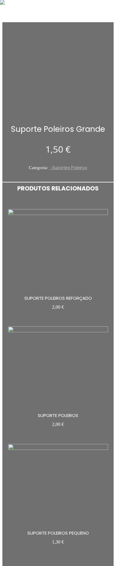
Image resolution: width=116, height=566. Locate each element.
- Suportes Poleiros (68, 167)
